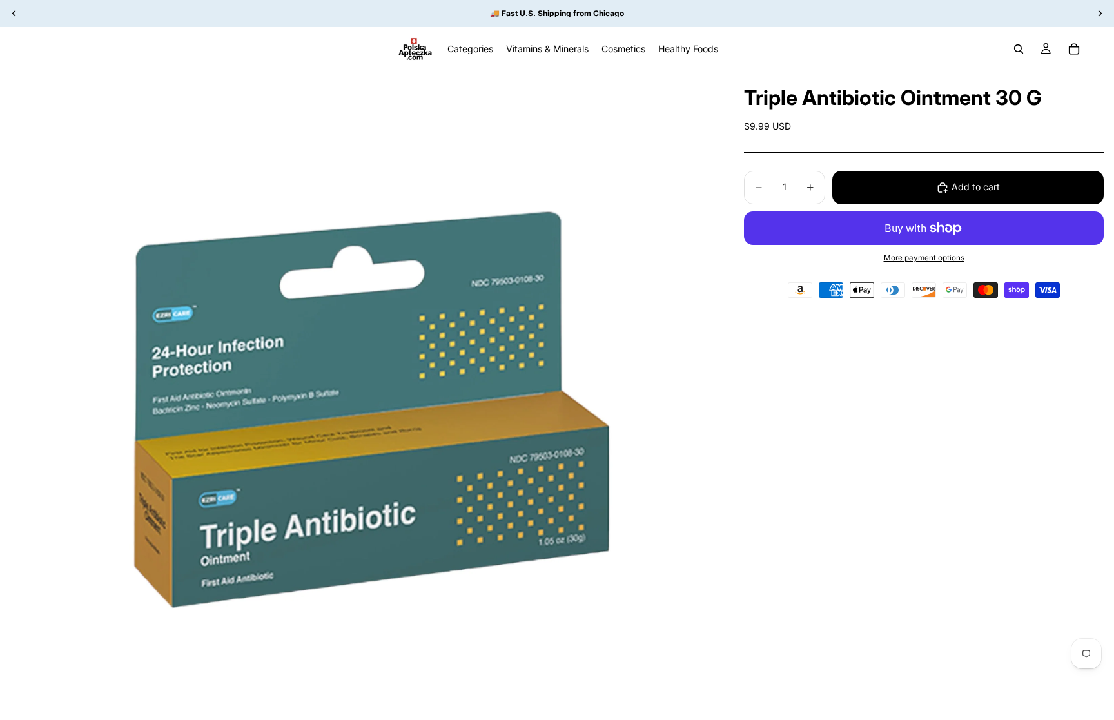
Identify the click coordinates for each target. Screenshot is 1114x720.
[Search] (1018, 49)
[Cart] (1074, 49)
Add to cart (976, 186)
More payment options (924, 257)
